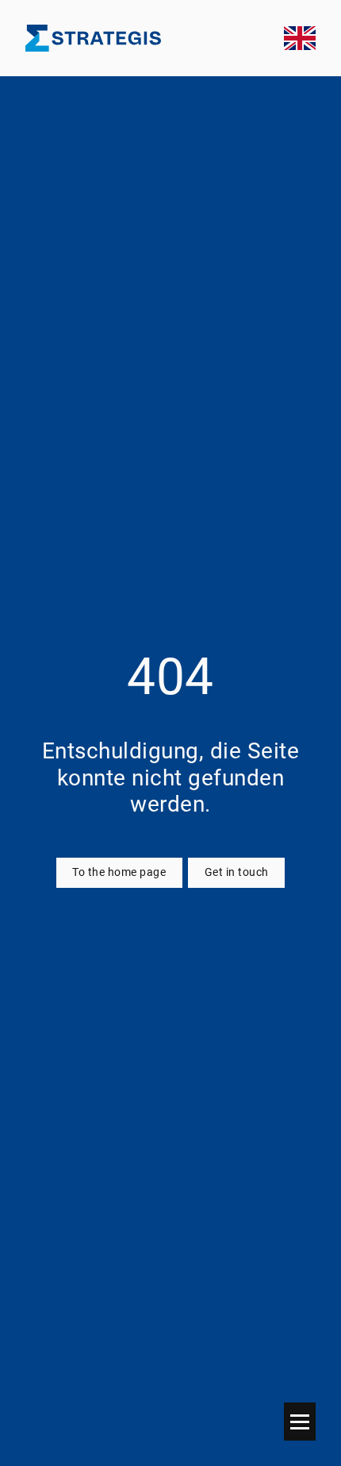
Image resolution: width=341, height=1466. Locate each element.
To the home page (119, 872)
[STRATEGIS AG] (93, 38)
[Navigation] (299, 1421)
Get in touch (237, 872)
